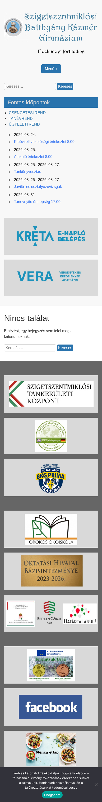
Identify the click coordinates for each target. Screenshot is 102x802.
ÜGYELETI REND (24, 124)
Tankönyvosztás (27, 172)
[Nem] (96, 784)
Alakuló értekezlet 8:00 (33, 157)
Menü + (51, 69)
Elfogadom (52, 795)
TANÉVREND (21, 119)
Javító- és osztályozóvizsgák (38, 187)
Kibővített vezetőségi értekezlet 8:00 (44, 142)
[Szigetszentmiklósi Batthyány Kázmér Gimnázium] (51, 57)
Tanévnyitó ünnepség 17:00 (37, 202)
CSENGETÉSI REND (27, 113)
